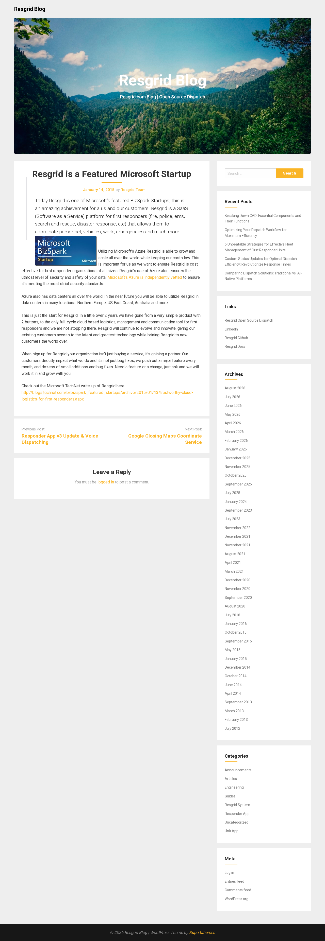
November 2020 (237, 589)
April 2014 (233, 693)
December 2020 (237, 580)
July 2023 (232, 519)
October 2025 (236, 475)
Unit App (231, 831)
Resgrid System (237, 805)
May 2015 (232, 650)
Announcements (238, 770)
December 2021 (237, 536)
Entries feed (234, 881)
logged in (106, 482)
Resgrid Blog (29, 9)
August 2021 (235, 554)
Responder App (237, 814)
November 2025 (237, 467)
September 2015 (238, 641)
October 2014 (236, 676)
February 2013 (236, 720)
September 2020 (238, 598)
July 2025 (232, 493)
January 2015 (236, 659)
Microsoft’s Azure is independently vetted (144, 277)
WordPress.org (236, 899)
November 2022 (237, 528)
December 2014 (237, 667)
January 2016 (236, 624)
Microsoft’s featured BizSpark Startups (127, 200)
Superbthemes (202, 932)
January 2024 (236, 502)
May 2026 (232, 414)
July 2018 (232, 615)
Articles (231, 779)
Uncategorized (236, 822)
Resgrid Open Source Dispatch (249, 320)
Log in (229, 872)
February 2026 (236, 441)
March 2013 (234, 711)
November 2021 (237, 545)
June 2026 (233, 406)
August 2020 (235, 606)
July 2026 (232, 397)
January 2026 (236, 449)
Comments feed (238, 890)
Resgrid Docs (235, 346)
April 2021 (233, 563)
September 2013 (238, 702)
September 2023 (238, 510)
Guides (230, 796)
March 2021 (234, 571)
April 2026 (233, 423)
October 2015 (236, 632)
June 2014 (233, 685)
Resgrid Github (236, 338)
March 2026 (234, 432)
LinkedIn (231, 329)
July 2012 (232, 728)
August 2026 (235, 388)
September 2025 (238, 484)
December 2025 (237, 458)
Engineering (234, 787)
